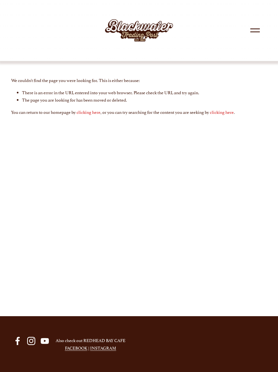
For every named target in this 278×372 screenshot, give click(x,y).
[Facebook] (17, 341)
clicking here (88, 112)
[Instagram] (31, 341)
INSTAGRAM (103, 347)
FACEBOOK (76, 347)
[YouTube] (44, 341)
